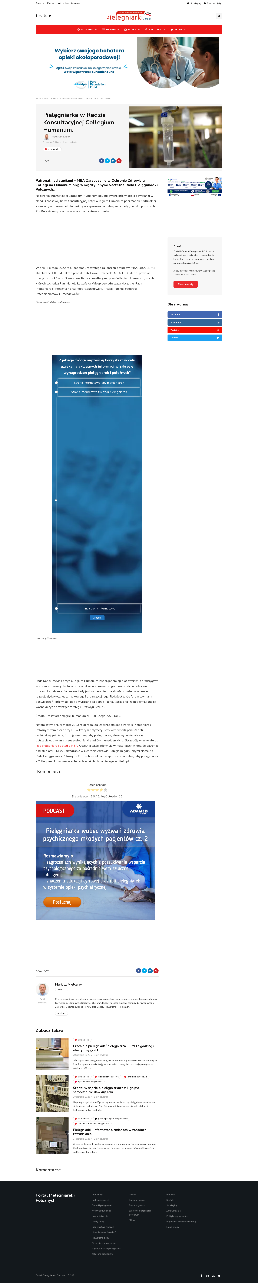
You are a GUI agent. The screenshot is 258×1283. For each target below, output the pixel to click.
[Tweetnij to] (107, 160)
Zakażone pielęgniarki (102, 1253)
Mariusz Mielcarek (61, 136)
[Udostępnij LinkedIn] (113, 160)
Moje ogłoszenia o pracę (69, 3)
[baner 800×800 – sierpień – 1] (95, 860)
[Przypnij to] (119, 160)
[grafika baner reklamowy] (189, 197)
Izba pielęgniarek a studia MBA (57, 746)
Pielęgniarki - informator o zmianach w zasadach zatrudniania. (109, 1132)
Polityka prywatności (177, 1216)
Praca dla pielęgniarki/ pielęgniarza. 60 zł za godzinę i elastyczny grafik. (113, 1048)
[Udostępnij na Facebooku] (101, 160)
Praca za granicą (137, 1205)
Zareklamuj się (214, 3)
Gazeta (111, 29)
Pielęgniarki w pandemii (104, 1243)
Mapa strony (172, 1227)
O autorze (61, 989)
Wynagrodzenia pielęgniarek (106, 1248)
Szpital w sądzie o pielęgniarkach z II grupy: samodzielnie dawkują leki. (106, 1090)
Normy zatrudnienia (101, 1210)
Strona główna (42, 98)
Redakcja (40, 3)
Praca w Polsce (137, 1200)
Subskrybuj (196, 3)
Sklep (178, 29)
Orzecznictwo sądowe (103, 1227)
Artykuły (87, 29)
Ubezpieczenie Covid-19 (104, 1232)
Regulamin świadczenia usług (181, 1221)
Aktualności (55, 98)
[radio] (88, 790)
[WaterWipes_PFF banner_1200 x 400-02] (129, 66)
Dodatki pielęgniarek (102, 1205)
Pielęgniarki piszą (100, 1237)
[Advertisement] (97, 240)
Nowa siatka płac (100, 1216)
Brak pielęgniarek (100, 1200)
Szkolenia (155, 29)
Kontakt (51, 3)
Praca (132, 29)
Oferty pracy (98, 1221)
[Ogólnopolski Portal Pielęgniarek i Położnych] (100, 500)
